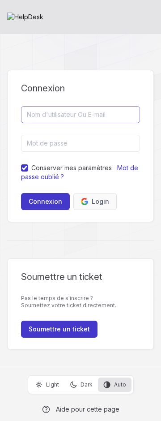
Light (52, 384)
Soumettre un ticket (59, 329)
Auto (120, 384)
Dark (86, 384)
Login (100, 201)
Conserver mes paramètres (71, 168)
